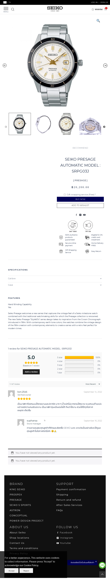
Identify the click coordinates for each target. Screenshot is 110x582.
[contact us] (102, 565)
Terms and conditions (24, 548)
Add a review (31, 372)
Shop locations (19, 538)
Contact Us (17, 543)
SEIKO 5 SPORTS (20, 505)
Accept (11, 570)
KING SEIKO (17, 489)
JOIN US (104, 2)
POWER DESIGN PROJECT (27, 521)
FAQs (59, 510)
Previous (6, 127)
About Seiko (18, 532)
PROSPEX (16, 494)
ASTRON (15, 510)
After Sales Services (69, 505)
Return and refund (68, 500)
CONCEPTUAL (19, 515)
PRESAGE (80, 180)
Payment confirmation (71, 489)
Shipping (62, 494)
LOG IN (94, 2)
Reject (26, 570)
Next (104, 127)
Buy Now (80, 199)
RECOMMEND (80, 148)
